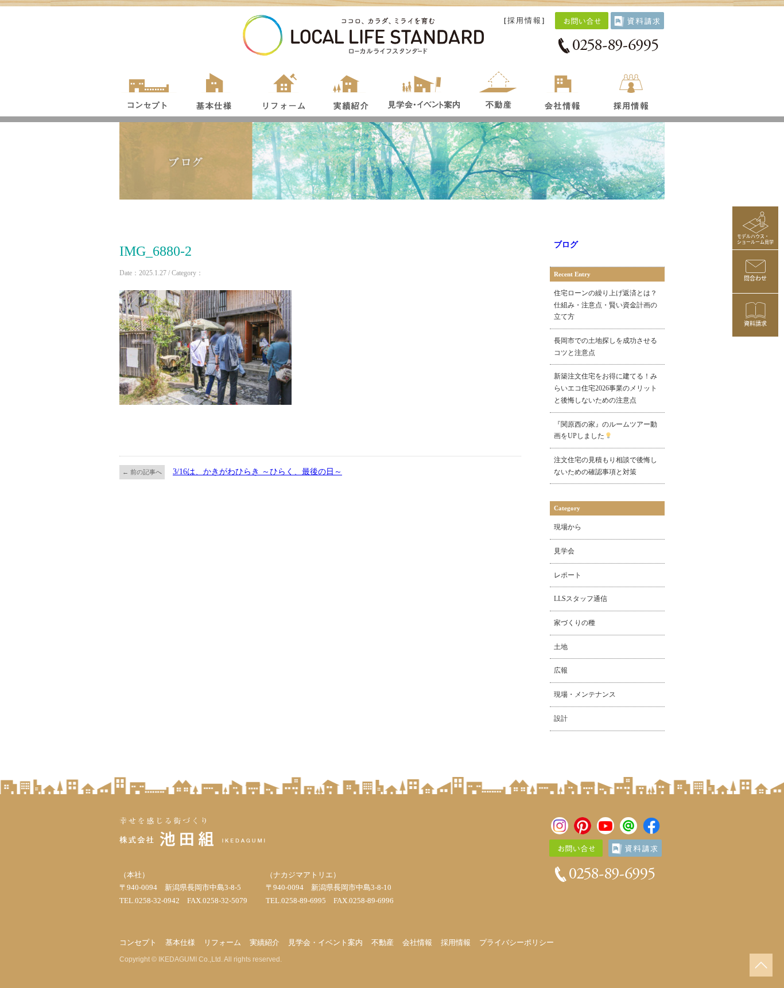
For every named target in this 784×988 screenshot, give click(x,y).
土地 (561, 647)
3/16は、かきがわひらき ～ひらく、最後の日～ (257, 471)
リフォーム (285, 88)
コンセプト (149, 88)
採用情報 (524, 21)
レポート (567, 575)
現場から (567, 527)
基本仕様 (214, 88)
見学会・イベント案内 (424, 88)
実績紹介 (351, 88)
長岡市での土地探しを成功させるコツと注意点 (605, 347)
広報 (561, 670)
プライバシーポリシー (516, 942)
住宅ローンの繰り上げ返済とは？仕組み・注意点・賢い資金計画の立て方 (605, 305)
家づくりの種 (574, 623)
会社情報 (563, 88)
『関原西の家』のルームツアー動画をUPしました (605, 430)
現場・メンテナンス (585, 694)
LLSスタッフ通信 (580, 599)
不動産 (498, 88)
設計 (561, 718)
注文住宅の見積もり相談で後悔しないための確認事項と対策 (605, 466)
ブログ (566, 244)
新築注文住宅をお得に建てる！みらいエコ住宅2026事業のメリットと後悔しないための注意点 (605, 388)
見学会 (564, 551)
